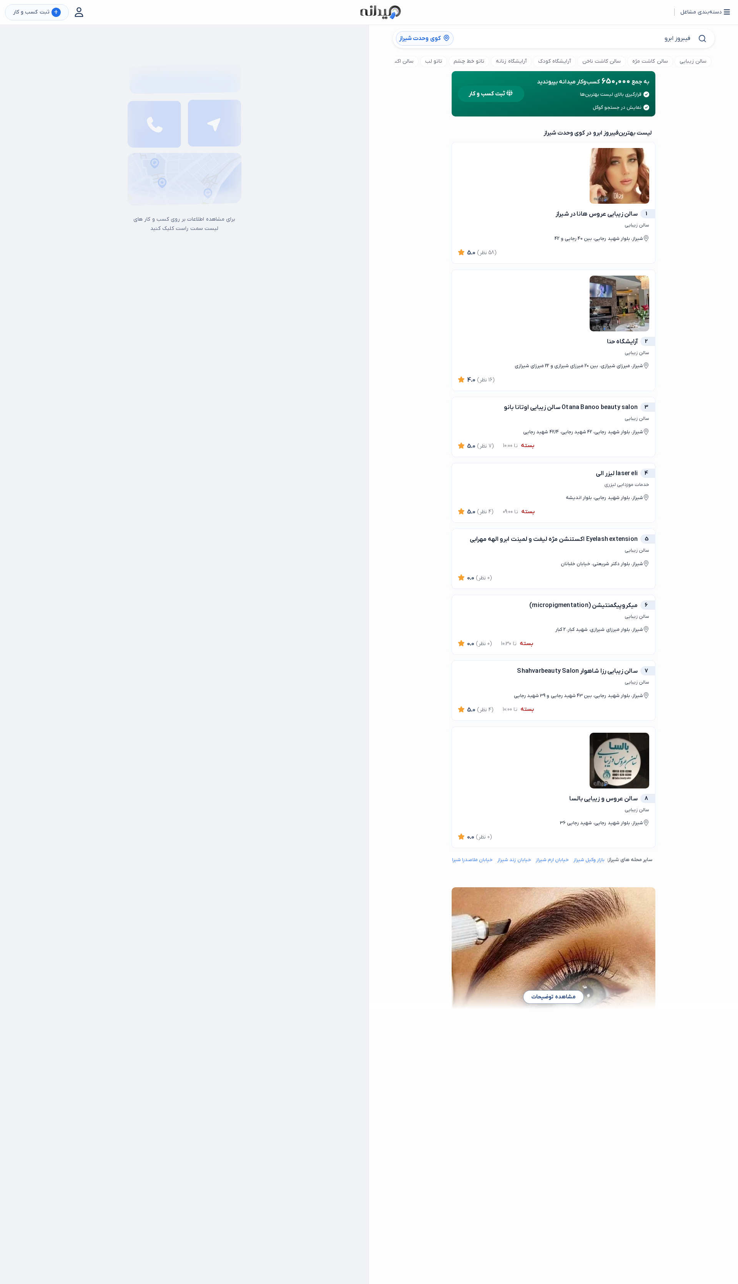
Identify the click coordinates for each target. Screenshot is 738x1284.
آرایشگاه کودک (554, 61)
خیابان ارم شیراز (552, 860)
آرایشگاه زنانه (511, 61)
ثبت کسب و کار (35, 12)
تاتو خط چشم (469, 61)
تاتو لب (433, 61)
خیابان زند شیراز (514, 860)
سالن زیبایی (693, 61)
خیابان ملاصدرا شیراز (471, 860)
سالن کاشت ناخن (601, 61)
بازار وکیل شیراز (589, 860)
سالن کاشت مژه (650, 61)
